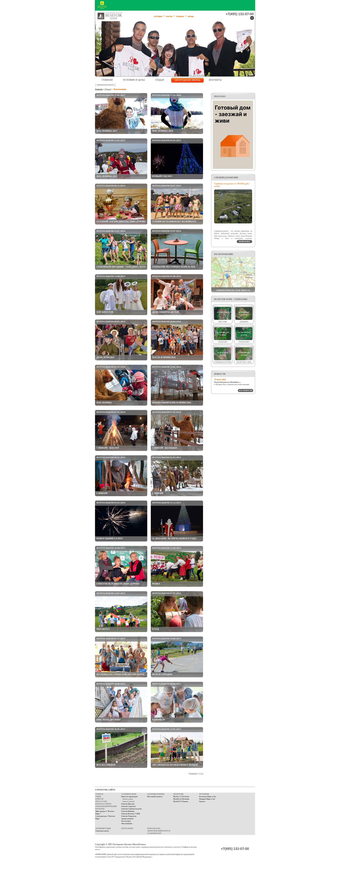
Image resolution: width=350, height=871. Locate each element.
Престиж (222, 322)
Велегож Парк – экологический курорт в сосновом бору (158, 830)
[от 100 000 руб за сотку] (244, 339)
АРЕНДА (191, 16)
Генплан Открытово (128, 816)
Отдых (159, 80)
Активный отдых (103, 828)
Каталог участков (129, 801)
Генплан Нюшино (128, 811)
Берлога (202, 801)
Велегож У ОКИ (244, 362)
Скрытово (223, 342)
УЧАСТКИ (169, 16)
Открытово (244, 342)
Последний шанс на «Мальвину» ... (227, 382)
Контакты (215, 80)
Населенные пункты (154, 796)
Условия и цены (134, 80)
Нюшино (244, 322)
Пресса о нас (101, 801)
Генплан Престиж (128, 804)
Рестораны (204, 794)
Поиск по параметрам (129, 796)
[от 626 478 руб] (222, 319)
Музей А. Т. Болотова (181, 796)
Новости (99, 799)
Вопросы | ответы (103, 804)
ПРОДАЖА (180, 16)
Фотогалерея (126, 821)
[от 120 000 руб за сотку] (244, 360)
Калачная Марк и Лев (207, 796)
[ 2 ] (202, 774)
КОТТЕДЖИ (158, 16)
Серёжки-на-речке (222, 362)
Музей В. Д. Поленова (181, 799)
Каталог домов (128, 799)
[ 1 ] (199, 774)
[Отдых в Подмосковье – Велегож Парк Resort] (113, 16)
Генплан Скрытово (128, 806)
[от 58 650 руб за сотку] (222, 360)
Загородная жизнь (187, 80)
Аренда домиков (127, 819)
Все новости (245, 390)
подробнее (244, 241)
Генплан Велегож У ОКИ (130, 814)
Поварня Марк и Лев (207, 799)
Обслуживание (126, 823)
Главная (107, 80)
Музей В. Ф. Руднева (180, 801)
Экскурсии (178, 794)
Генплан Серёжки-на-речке (131, 809)
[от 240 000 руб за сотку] (222, 339)
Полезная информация (106, 806)
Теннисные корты (102, 831)
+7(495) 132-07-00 (240, 14)
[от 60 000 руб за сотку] (244, 319)
